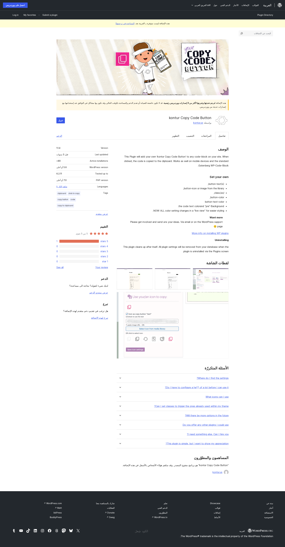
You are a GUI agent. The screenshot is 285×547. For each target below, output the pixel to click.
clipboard (62, 193)
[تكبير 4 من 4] (224, 296)
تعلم (165, 503)
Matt (58, 508)
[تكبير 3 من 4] (148, 272)
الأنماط (217, 517)
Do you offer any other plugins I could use (206, 424)
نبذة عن (269, 503)
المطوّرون (163, 512)
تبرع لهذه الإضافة (99, 317)
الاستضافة (268, 512)
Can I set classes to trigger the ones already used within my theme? (191, 406)
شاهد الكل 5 (61, 186)
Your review (101, 267)
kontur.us (198, 122)
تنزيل (60, 120)
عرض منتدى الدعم (98, 292)
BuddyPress (56, 517)
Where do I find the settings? (213, 378)
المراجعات (206, 135)
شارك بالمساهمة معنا (105, 503)
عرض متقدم (102, 213)
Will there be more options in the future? (207, 415)
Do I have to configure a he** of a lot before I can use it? (197, 387)
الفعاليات (111, 508)
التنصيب (190, 135)
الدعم (59, 135)
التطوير (175, 135)
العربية (242, 531)
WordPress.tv (159, 517)
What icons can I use (217, 396)
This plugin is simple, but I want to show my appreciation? (197, 443)
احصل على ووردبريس (15, 5)
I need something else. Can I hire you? (208, 434)
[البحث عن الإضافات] (242, 33)
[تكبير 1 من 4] (224, 272)
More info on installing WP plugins (210, 233)
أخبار (271, 508)
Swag (111, 517)
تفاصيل (221, 135)
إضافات (217, 512)
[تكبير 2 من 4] (186, 272)
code (73, 199)
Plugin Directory (265, 15)
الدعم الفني (162, 508)
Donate (110, 512)
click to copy (74, 193)
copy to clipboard (65, 205)
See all (60, 267)
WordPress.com (53, 503)
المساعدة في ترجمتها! (124, 23)
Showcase (215, 503)
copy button (63, 199)
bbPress (58, 512)
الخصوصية (268, 517)
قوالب (217, 508)
